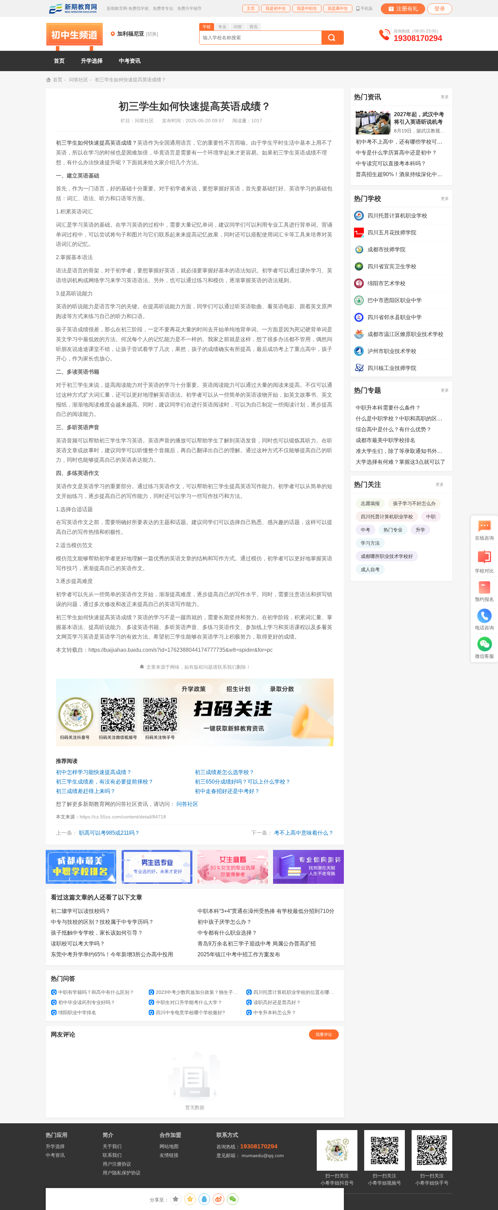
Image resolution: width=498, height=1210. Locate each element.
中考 (365, 530)
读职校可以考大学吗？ (78, 943)
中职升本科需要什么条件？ (388, 408)
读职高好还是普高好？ (274, 1002)
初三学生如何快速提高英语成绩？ (96, 143)
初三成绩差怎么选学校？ (224, 772)
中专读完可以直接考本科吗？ (391, 163)
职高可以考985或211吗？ (109, 833)
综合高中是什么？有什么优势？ (394, 429)
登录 (439, 9)
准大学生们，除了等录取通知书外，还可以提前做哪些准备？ (401, 451)
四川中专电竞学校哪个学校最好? (187, 1012)
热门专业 (392, 530)
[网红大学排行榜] (81, 867)
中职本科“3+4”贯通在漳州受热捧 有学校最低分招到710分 (266, 911)
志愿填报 (370, 503)
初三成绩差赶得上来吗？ (86, 791)
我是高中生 (338, 8)
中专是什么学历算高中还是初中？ (396, 152)
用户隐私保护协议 (122, 1172)
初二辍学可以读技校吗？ (80, 911)
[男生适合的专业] (157, 867)
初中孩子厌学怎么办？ (225, 922)
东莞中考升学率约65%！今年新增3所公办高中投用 (112, 954)
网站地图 (169, 1146)
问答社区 (78, 79)
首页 (59, 61)
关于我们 (112, 1146)
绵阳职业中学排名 (74, 1012)
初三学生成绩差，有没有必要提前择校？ (104, 782)
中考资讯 (55, 1155)
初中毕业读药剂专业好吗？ (84, 1002)
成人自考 (370, 569)
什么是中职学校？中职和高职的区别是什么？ (401, 418)
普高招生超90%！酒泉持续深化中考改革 (401, 174)
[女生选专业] (233, 867)
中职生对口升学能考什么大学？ (185, 1002)
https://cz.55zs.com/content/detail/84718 (123, 816)
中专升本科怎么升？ (271, 1012)
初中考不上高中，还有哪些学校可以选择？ (401, 142)
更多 (445, 97)
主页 (251, 8)
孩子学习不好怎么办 (414, 503)
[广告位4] (308, 867)
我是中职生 (307, 8)
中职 (431, 516)
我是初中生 (276, 8)
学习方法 (370, 543)
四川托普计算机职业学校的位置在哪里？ (292, 992)
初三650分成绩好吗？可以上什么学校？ (243, 782)
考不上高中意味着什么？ (304, 833)
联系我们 (112, 1155)
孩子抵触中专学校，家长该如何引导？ (97, 933)
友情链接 (169, 1155)
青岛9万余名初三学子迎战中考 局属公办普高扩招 (257, 943)
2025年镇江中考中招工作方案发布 (239, 954)
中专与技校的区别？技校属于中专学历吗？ (102, 922)
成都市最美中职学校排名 (385, 440)
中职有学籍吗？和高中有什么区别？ (93, 992)
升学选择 (55, 1146)
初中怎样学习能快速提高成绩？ (94, 772)
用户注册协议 (117, 1164)
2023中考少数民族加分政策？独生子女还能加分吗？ (195, 992)
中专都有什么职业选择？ (227, 933)
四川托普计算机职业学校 (387, 516)
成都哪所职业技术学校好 (387, 556)
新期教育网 (73, 8)
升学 (420, 530)
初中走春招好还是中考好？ (227, 791)
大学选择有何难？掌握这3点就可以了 (400, 462)
